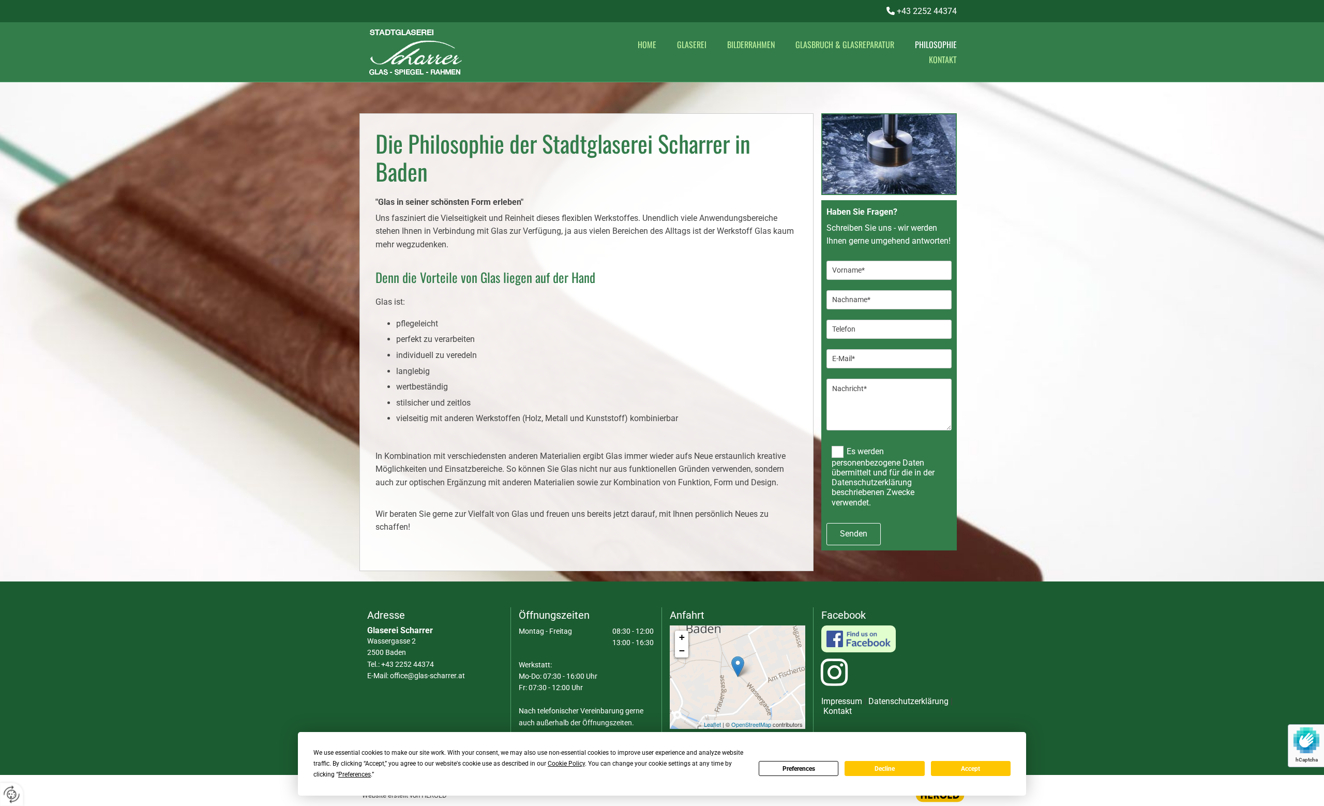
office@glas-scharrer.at (427, 675)
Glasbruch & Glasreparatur (844, 44)
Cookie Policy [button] (566, 763)
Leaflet (712, 724)
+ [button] (682, 637)
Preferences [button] (354, 774)
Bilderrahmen (751, 44)
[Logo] (460, 52)
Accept (970, 768)
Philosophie (936, 44)
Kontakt (943, 59)
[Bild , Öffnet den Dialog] (889, 154)
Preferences (799, 768)
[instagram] (834, 677)
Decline (885, 768)
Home (647, 44)
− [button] (682, 650)
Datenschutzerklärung (908, 701)
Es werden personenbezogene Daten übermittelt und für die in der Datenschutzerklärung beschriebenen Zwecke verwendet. (883, 476)
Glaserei (691, 44)
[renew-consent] (11, 794)
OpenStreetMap (751, 724)
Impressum (841, 701)
